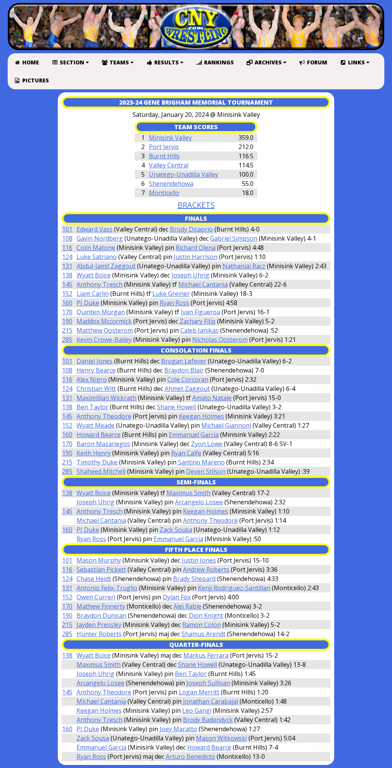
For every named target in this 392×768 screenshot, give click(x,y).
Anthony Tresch (99, 284)
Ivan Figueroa (200, 312)
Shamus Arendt (203, 634)
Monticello (164, 193)
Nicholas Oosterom (220, 339)
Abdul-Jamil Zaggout (106, 266)
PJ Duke (88, 303)
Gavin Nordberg (100, 238)
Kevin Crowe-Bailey (104, 339)
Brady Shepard (194, 578)
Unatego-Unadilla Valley (183, 174)
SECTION (72, 62)
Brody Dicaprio (191, 229)
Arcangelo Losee (199, 502)
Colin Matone (96, 247)
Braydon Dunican (101, 615)
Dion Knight (206, 615)
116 (67, 247)
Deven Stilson (205, 471)
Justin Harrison (195, 257)
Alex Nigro (92, 379)
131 (67, 266)
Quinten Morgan (101, 312)
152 (67, 293)
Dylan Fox (177, 597)
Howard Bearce (99, 434)
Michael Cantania (203, 284)
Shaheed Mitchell (101, 471)
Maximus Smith (189, 493)
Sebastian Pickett (101, 569)
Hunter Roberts (99, 634)
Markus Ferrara (206, 655)
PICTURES (35, 80)
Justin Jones (199, 560)
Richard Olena (196, 247)
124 (67, 257)
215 (67, 330)
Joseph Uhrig (190, 275)
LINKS (356, 62)
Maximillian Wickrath (106, 398)
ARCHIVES (268, 62)
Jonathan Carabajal (210, 701)
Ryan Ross (174, 303)
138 (67, 275)
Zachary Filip (198, 321)
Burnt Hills (164, 156)
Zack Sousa (176, 529)
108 (67, 238)
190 (67, 321)
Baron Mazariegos (103, 444)
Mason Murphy (99, 560)
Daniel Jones (95, 361)
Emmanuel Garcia (194, 434)
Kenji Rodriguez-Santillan (234, 588)
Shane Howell (176, 407)
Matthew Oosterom (105, 330)
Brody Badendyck (208, 719)
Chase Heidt (94, 578)
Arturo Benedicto (190, 756)
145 (67, 284)
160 (67, 303)
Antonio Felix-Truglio (107, 588)
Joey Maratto (178, 729)
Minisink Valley (170, 137)
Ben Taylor (92, 407)
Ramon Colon (201, 624)
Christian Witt (96, 388)
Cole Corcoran (187, 379)
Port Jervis (164, 147)
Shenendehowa (171, 183)
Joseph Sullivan (208, 683)
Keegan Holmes (201, 416)
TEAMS (119, 62)
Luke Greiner (171, 293)
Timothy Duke (97, 462)
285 (67, 339)
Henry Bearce (96, 370)
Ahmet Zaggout (187, 388)
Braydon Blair (184, 370)
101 (67, 229)
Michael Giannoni (226, 425)
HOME (30, 62)
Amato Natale (212, 398)
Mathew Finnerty (101, 606)
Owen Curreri (96, 597)
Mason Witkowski (221, 738)
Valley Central (168, 165)
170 (67, 312)
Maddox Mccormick (104, 321)
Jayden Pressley (99, 624)
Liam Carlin (93, 293)
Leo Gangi (196, 710)
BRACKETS (196, 205)
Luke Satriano (97, 257)
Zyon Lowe (206, 444)
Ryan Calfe (186, 453)
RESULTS (166, 62)
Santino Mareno (201, 462)
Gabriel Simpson (233, 238)
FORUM (316, 62)
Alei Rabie (187, 606)
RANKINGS (218, 62)
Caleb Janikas (199, 330)
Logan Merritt (199, 692)
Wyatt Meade (95, 425)
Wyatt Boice (94, 275)
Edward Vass (95, 229)
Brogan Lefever (183, 361)
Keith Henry (94, 453)
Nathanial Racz (243, 266)
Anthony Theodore (104, 416)
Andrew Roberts (206, 569)
